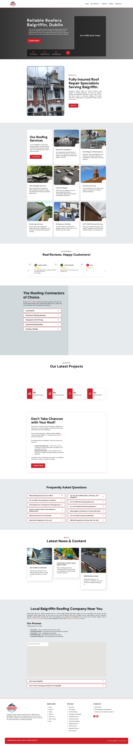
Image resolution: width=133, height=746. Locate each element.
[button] (105, 271)
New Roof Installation (63, 150)
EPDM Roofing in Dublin (91, 576)
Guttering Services (36, 224)
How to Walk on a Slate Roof (38, 567)
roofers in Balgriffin (32, 302)
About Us (104, 3)
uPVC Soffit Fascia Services (93, 224)
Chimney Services (89, 186)
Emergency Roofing (63, 224)
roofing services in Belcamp (73, 618)
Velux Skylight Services (37, 186)
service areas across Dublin (36, 618)
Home (87, 3)
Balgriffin (59, 435)
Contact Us (118, 3)
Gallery (111, 3)
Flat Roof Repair (62, 188)
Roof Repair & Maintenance (93, 152)
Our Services (94, 3)
